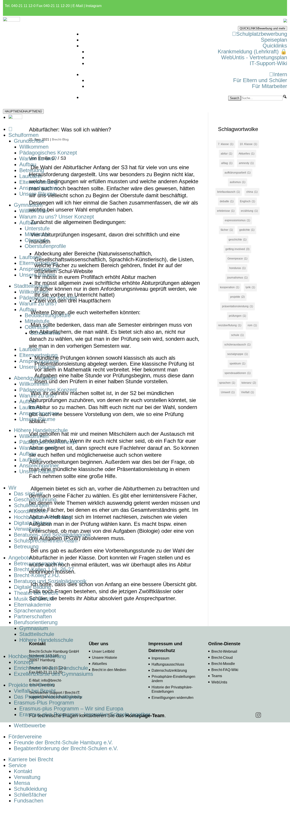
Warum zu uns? (38, 158)
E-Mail (77, 6)
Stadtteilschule (36, 634)
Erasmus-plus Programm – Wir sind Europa (71, 708)
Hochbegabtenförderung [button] (37, 656)
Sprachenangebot (35, 610)
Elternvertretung (38, 182)
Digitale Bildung (32, 523)
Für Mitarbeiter (269, 86)
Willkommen (33, 147)
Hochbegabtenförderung (42, 517)
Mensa (22, 783)
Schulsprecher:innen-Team (45, 541)
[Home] (10, 129)
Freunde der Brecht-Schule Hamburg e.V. (63, 742)
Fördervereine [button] (25, 736)
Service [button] (17, 765)
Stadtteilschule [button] (31, 286)
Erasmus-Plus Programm (44, 703)
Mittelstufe (37, 234)
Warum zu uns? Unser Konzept (56, 217)
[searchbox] (262, 98)
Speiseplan (274, 40)
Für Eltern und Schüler (260, 80)
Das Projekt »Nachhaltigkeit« (48, 697)
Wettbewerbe (30, 725)
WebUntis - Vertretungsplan (254, 57)
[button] (285, 96)
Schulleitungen (31, 505)
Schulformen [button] (23, 135)
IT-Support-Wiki (268, 63)
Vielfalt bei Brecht (35, 691)
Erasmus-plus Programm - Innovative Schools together (84, 714)
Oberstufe (36, 240)
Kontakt (23, 771)
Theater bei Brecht (36, 593)
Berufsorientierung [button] (36, 622)
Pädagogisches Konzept (48, 153)
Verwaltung (27, 529)
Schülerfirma (45, 333)
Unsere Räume (37, 194)
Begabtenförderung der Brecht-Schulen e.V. (66, 748)
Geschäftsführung (35, 499)
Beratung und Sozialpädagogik (50, 581)
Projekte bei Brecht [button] (31, 685)
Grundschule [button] (29, 141)
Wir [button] (12, 488)
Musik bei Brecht (34, 599)
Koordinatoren (30, 511)
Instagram (94, 6)
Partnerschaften (33, 616)
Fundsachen (28, 800)
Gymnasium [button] (28, 205)
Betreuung (31, 170)
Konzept (24, 662)
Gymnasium (33, 628)
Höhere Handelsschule (46, 640)
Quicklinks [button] (275, 46)
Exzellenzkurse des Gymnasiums (53, 674)
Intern (280, 74)
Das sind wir (28, 493)
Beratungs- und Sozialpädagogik (52, 535)
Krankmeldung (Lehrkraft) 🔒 (252, 51)
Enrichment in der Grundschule (51, 668)
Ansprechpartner (39, 188)
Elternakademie (32, 605)
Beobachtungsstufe (48, 315)
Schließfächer (30, 795)
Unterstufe (37, 228)
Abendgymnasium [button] (35, 378)
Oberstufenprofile (45, 246)
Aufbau (27, 164)
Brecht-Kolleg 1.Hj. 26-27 (44, 569)
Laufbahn (30, 176)
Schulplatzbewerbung (261, 34)
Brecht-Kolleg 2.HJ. (37, 575)
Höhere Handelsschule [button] (41, 430)
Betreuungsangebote (38, 563)
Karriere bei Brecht (30, 759)
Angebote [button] (19, 558)
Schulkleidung (30, 789)
